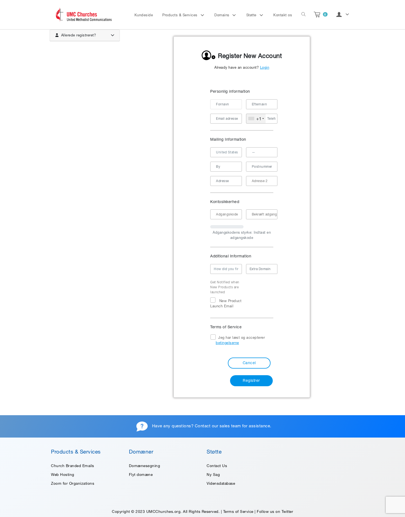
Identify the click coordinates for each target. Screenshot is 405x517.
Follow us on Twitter (275, 511)
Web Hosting (62, 474)
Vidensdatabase (221, 483)
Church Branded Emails (72, 465)
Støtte (252, 15)
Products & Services (180, 15)
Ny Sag (213, 474)
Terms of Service (238, 511)
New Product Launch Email (225, 303)
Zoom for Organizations (72, 483)
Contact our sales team (218, 425)
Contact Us (217, 465)
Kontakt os (282, 15)
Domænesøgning (144, 465)
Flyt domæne (141, 474)
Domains (222, 15)
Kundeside (143, 15)
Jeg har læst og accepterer (240, 340)
